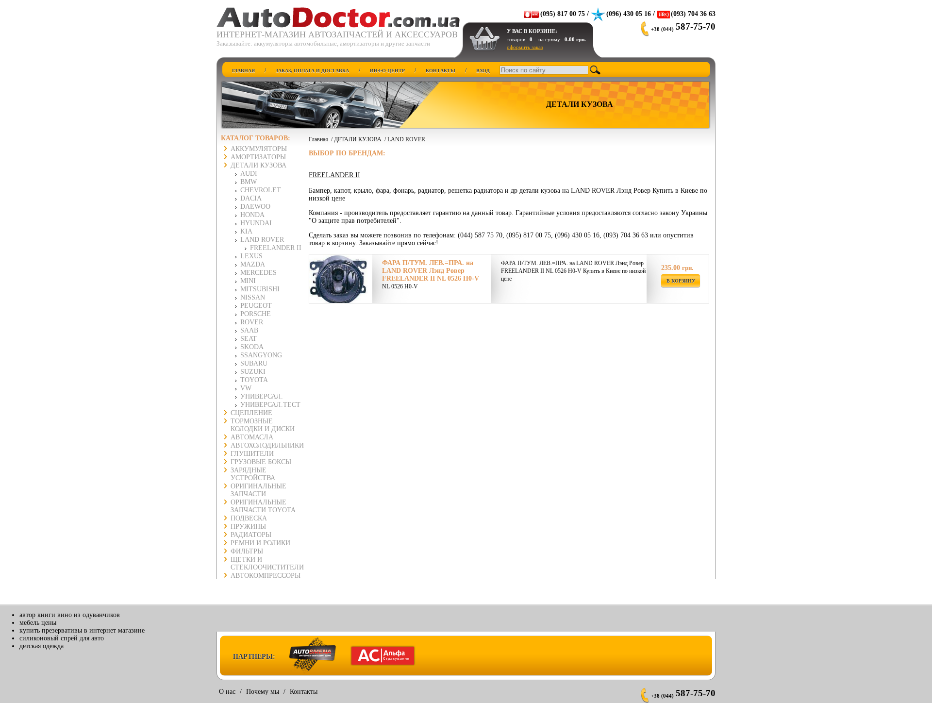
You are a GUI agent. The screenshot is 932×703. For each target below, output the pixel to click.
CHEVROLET (260, 190)
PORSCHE (255, 314)
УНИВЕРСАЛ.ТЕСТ (270, 404)
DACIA (251, 198)
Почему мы (262, 691)
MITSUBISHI (260, 289)
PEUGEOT (256, 305)
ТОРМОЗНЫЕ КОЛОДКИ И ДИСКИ (263, 425)
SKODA (252, 347)
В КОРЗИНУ (680, 281)
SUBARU (253, 363)
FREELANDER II (275, 247)
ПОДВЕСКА (249, 518)
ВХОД (483, 70)
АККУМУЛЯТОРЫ (259, 148)
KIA (246, 231)
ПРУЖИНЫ (248, 526)
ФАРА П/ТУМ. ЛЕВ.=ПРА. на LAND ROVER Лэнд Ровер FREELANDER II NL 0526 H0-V (430, 270)
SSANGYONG (261, 355)
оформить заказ (525, 47)
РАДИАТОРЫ (251, 534)
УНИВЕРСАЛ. (261, 396)
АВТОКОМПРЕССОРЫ (265, 575)
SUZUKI (253, 371)
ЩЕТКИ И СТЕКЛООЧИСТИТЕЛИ (267, 563)
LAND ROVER (262, 239)
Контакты (303, 691)
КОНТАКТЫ (440, 70)
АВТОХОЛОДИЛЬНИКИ (267, 445)
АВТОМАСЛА (252, 437)
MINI (248, 281)
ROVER (251, 322)
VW (245, 388)
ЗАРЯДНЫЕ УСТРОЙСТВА (253, 474)
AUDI (248, 173)
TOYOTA (254, 380)
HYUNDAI (256, 223)
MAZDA (252, 264)
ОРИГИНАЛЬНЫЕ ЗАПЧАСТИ (258, 490)
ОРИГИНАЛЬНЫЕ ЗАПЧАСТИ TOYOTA (263, 506)
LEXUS (251, 256)
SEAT (248, 338)
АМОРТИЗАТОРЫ (258, 157)
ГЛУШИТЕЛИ (252, 453)
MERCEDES (258, 272)
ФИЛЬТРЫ (247, 551)
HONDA (252, 214)
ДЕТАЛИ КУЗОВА (258, 165)
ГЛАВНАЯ (243, 70)
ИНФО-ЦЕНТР (387, 70)
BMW (248, 181)
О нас (227, 691)
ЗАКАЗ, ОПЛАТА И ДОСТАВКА (312, 70)
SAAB (249, 330)
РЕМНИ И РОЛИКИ (260, 543)
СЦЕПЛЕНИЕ (251, 413)
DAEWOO (255, 206)
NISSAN (252, 297)
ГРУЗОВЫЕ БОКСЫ (261, 462)
